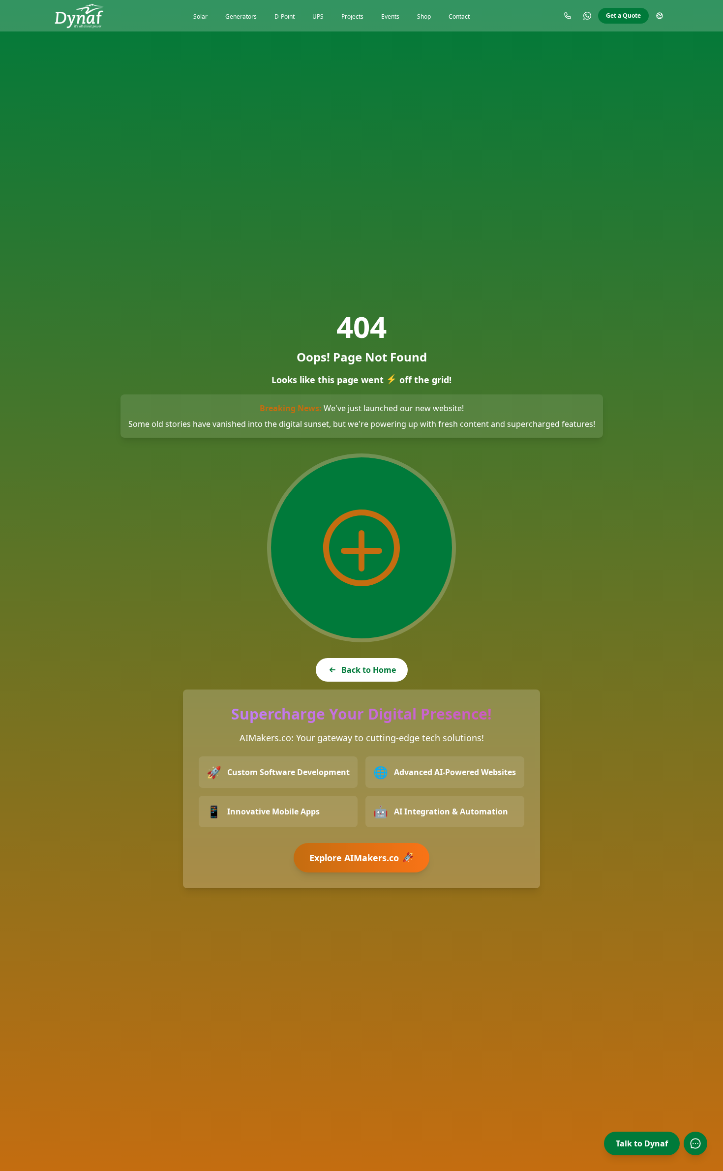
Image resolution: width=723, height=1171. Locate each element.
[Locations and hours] (659, 16)
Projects (352, 16)
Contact (459, 16)
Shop (424, 16)
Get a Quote (623, 15)
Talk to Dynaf (642, 1143)
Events (390, 16)
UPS (318, 16)
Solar (200, 16)
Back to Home (368, 669)
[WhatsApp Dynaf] (587, 16)
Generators (241, 16)
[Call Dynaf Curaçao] (567, 16)
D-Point (284, 16)
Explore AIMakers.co (362, 858)
